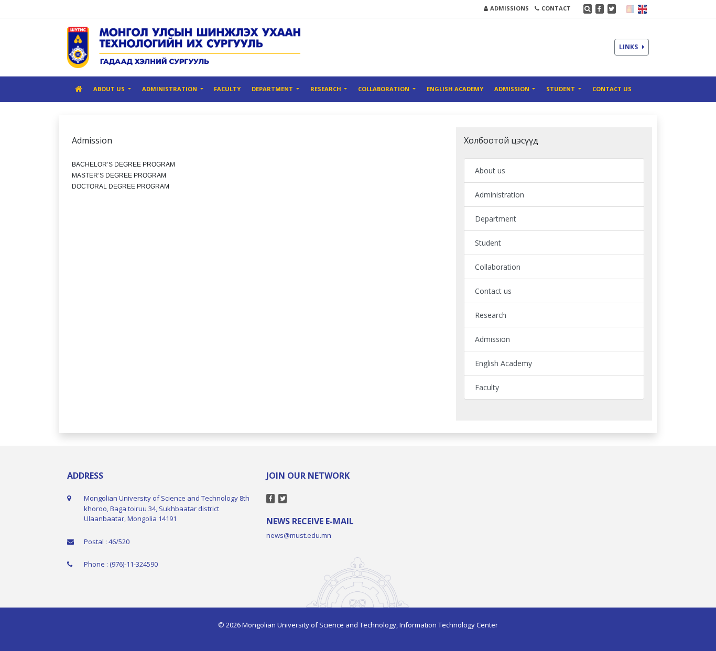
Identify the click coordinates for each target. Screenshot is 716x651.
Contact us (612, 89)
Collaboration (497, 267)
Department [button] (273, 89)
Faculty (227, 89)
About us (490, 170)
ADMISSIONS (509, 8)
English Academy (455, 89)
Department (495, 219)
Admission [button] (512, 89)
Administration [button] (170, 89)
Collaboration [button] (384, 89)
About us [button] (109, 89)
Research (490, 315)
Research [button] (326, 89)
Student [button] (561, 89)
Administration (499, 195)
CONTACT (556, 8)
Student (488, 243)
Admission (492, 339)
